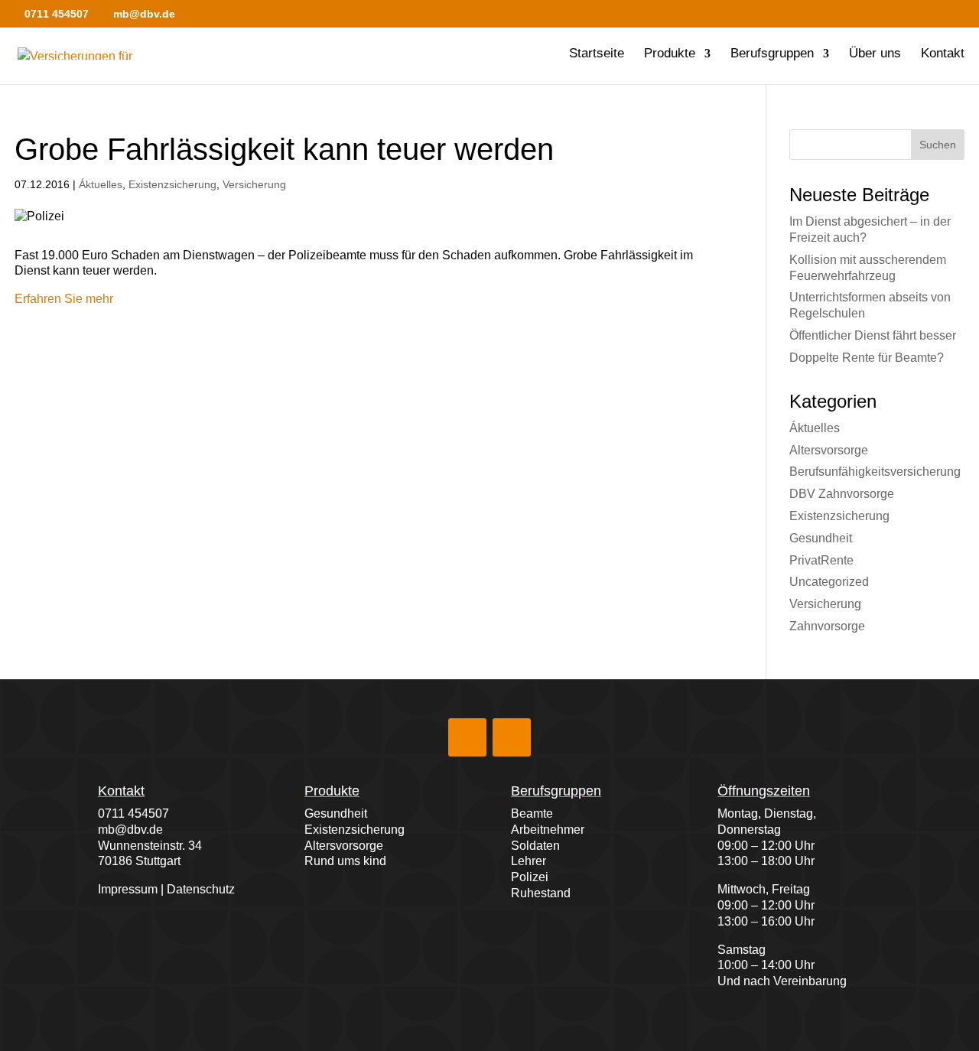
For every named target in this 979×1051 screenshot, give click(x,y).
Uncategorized (829, 581)
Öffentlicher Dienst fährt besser (872, 335)
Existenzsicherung (172, 184)
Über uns (875, 54)
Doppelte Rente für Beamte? (866, 357)
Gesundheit (820, 538)
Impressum (128, 889)
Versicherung (254, 184)
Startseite (596, 54)
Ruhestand (541, 893)
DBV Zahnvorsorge (841, 493)
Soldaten (535, 845)
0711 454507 (133, 813)
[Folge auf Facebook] (467, 737)
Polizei (529, 876)
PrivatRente (821, 560)
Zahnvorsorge (827, 626)
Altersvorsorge (828, 450)
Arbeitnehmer (547, 829)
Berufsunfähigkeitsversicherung (875, 471)
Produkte (669, 54)
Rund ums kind (345, 860)
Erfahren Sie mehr (64, 298)
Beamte (532, 813)
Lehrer (528, 860)
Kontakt (942, 54)
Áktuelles (100, 184)
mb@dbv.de (130, 829)
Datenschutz (201, 889)
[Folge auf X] (512, 737)
